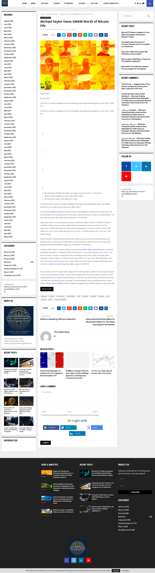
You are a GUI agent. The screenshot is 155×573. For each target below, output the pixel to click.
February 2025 (9, 81)
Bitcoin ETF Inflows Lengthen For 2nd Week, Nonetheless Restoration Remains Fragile (135, 35)
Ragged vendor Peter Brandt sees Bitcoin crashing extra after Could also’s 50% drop (136, 86)
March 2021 (8, 237)
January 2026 (9, 44)
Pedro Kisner (127, 84)
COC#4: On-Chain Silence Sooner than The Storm (101, 372)
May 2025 (7, 71)
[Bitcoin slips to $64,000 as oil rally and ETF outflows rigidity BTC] (26, 382)
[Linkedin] (141, 3)
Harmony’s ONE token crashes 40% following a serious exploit (103, 497)
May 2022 (7, 190)
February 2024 (9, 121)
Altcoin (94, 3)
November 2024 (10, 91)
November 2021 (10, 210)
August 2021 (8, 220)
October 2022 (9, 174)
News (33, 3)
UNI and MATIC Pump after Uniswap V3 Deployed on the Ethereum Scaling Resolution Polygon (64, 487)
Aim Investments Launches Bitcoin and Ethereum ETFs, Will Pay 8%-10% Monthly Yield (63, 500)
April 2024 (7, 114)
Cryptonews (71, 296)
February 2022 (9, 200)
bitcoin (51, 296)
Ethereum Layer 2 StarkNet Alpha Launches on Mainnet (63, 511)
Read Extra (47, 289)
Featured (7, 265)
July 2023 (7, 144)
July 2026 (7, 24)
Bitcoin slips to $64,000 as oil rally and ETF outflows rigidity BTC (102, 508)
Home (24, 3)
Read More (125, 570)
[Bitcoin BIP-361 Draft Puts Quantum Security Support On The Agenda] (11, 401)
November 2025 (10, 51)
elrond (85, 296)
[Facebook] (136, 3)
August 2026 (8, 21)
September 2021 (10, 217)
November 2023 (10, 131)
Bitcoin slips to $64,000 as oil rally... (24, 391)
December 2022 (10, 167)
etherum (93, 296)
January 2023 (9, 164)
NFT (108, 296)
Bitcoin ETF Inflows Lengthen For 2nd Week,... (10, 371)
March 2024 (8, 117)
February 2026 (9, 41)
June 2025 (8, 67)
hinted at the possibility (54, 283)
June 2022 (8, 187)
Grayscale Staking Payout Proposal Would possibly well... (25, 410)
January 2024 (9, 124)
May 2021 (7, 230)
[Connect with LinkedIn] (77, 435)
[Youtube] (143, 3)
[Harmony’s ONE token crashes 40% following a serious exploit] (11, 382)
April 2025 (7, 74)
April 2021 (7, 233)
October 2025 (9, 54)
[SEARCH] (148, 16)
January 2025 (9, 84)
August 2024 (8, 101)
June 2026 (8, 28)
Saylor (43, 299)
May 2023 (7, 150)
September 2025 (10, 57)
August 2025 (8, 61)
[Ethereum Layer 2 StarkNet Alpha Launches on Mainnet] (46, 512)
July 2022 (7, 184)
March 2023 (8, 157)
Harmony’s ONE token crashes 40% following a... (11, 391)
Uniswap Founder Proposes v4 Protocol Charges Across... (25, 372)
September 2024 (10, 97)
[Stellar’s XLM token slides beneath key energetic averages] (11, 421)
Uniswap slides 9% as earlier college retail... (26, 430)
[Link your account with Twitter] (68, 429)
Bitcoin (44, 3)
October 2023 (9, 134)
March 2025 (8, 77)
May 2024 (7, 111)
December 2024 (10, 87)
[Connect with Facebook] (51, 429)
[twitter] (61, 152)
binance (43, 296)
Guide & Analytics (110, 3)
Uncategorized (9, 275)
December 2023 (10, 127)
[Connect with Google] (94, 429)
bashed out (44, 245)
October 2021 (9, 214)
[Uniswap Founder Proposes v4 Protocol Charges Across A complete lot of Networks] (26, 362)
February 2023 (9, 160)
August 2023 (8, 141)
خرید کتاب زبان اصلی (128, 124)
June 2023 (8, 147)
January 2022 (9, 204)
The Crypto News (47, 29)
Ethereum (68, 3)
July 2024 (7, 104)
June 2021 (8, 227)
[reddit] (61, 170)
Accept (115, 571)
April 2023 (7, 154)
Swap (50, 299)
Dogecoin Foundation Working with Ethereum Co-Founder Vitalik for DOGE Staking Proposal (63, 474)
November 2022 (10, 170)
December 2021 (10, 207)
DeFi (79, 296)
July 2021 (7, 223)
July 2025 (7, 64)
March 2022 (8, 197)
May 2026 (7, 31)
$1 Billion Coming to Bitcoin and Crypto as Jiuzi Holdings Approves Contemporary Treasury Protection (77, 374)
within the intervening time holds (62, 264)
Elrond (82, 3)
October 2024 (9, 94)
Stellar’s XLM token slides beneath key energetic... (11, 430)
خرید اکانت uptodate (129, 110)
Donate (57, 3)
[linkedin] (61, 188)
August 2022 (8, 180)
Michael (101, 296)
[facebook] (61, 134)
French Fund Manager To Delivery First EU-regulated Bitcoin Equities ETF (51, 373)
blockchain (60, 296)
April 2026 (7, 34)
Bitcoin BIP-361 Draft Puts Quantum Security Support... (10, 410)
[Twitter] (138, 3)
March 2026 (8, 38)
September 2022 (10, 177)
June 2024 (8, 107)
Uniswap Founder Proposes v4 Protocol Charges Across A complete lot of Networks (136, 44)
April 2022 (7, 194)
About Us (8, 300)
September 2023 (10, 137)
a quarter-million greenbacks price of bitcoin (96, 250)
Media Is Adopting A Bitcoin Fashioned (57, 319)
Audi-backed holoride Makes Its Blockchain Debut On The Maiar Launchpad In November (100, 321)
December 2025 (10, 48)
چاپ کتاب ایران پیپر (128, 138)
